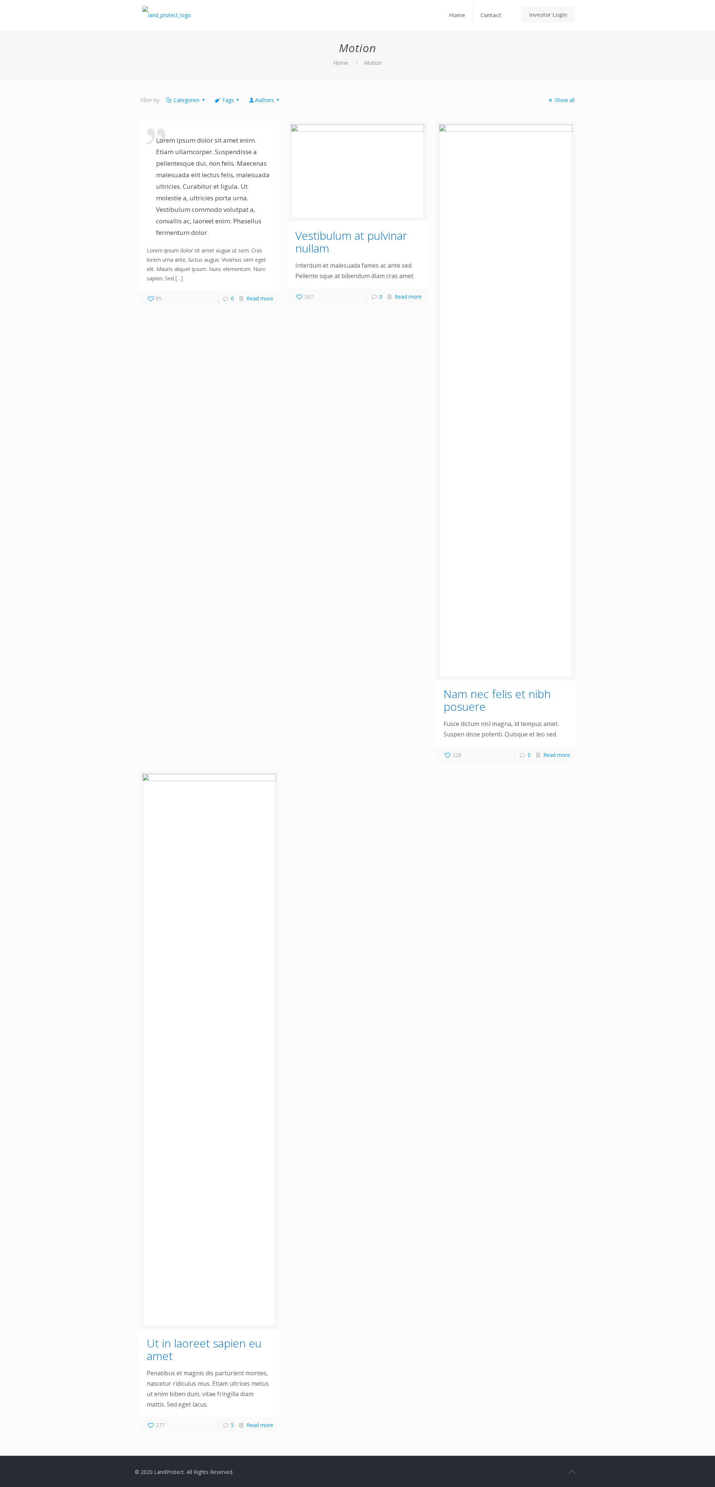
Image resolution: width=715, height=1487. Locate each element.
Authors (264, 100)
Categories (187, 100)
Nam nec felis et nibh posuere (497, 700)
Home (340, 62)
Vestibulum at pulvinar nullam (351, 242)
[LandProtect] (166, 15)
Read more (260, 298)
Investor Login (548, 14)
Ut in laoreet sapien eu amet (204, 1349)
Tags (228, 100)
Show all (564, 100)
